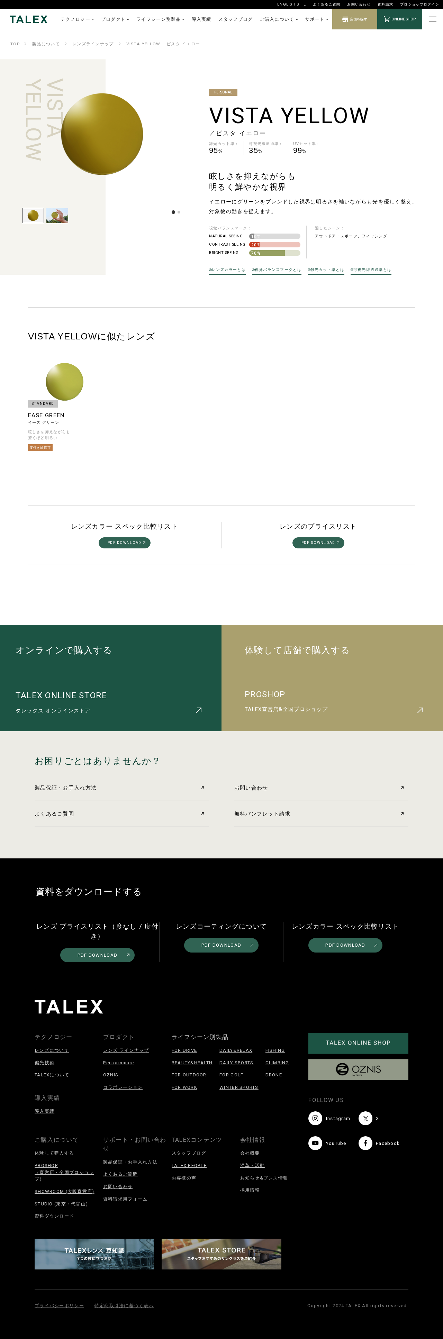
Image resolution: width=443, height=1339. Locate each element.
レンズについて (52, 1050)
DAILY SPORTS (236, 1062)
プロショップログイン (419, 4)
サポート (315, 19)
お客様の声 (184, 1178)
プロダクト (113, 19)
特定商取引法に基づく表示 (124, 1305)
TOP (15, 44)
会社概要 (250, 1153)
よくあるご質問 (326, 4)
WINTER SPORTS (239, 1087)
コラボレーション (123, 1087)
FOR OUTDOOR (189, 1074)
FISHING (275, 1050)
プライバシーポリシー (59, 1305)
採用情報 (250, 1190)
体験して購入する (54, 1153)
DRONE (273, 1074)
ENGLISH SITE (291, 4)
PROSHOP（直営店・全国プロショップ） (64, 1172)
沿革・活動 (252, 1165)
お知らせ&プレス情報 (264, 1178)
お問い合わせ (359, 4)
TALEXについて (52, 1074)
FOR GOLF (231, 1074)
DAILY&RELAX (235, 1050)
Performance (118, 1062)
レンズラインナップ (93, 44)
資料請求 (385, 4)
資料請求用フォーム (125, 1199)
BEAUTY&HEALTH (192, 1062)
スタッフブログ (235, 19)
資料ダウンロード (54, 1216)
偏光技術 (44, 1062)
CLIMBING (277, 1062)
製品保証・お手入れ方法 (66, 788)
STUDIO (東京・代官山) (61, 1203)
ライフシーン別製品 (158, 19)
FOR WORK (184, 1087)
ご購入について (277, 19)
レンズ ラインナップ (126, 1050)
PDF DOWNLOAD (124, 542)
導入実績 (201, 19)
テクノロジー (75, 19)
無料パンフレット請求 (262, 814)
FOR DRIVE (184, 1050)
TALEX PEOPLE (189, 1165)
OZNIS (110, 1074)
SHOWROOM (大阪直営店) (64, 1191)
